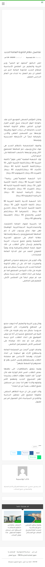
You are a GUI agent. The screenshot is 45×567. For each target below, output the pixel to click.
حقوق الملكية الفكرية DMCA (27, 555)
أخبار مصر (38, 521)
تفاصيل (35, 446)
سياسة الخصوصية (23, 552)
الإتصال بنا (11, 552)
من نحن (34, 552)
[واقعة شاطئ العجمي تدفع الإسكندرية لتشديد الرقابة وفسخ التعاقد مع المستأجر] (32, 517)
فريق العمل (12, 555)
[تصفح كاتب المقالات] (22, 471)
